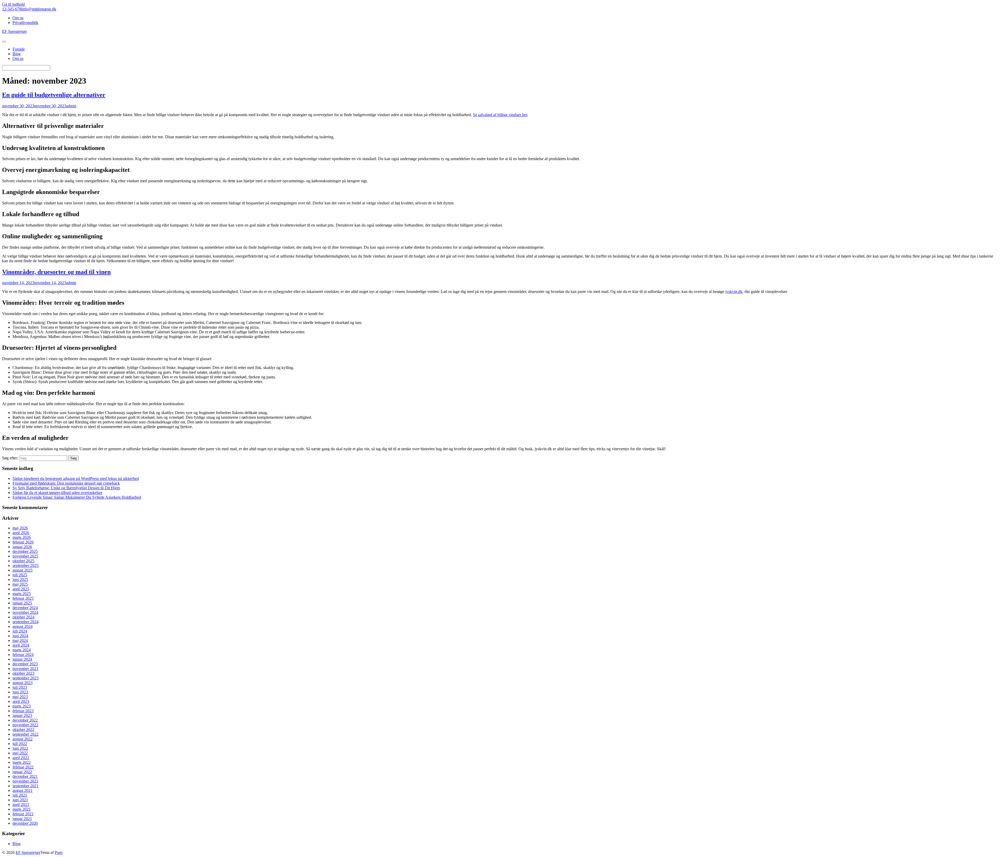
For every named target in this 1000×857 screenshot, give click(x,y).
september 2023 (25, 678)
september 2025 (25, 565)
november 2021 (25, 781)
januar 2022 (22, 772)
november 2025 (25, 556)
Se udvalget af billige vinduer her (500, 114)
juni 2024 (20, 636)
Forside (18, 49)
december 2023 (25, 664)
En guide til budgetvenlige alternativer (53, 94)
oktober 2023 (23, 673)
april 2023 (20, 701)
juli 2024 (19, 631)
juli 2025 (19, 575)
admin (71, 106)
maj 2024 (20, 640)
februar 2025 (23, 598)
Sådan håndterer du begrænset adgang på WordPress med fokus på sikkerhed (75, 478)
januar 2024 (22, 659)
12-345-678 (11, 9)
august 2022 (22, 739)
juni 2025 (20, 579)
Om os (17, 18)
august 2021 (22, 790)
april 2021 (20, 804)
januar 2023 (22, 715)
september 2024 (25, 622)
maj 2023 (20, 697)
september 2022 (25, 734)
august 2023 (22, 682)
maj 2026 (20, 528)
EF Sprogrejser (28, 852)
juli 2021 (19, 795)
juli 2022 (19, 743)
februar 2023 (23, 711)
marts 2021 (21, 809)
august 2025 (22, 570)
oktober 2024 (23, 617)
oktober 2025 (23, 561)
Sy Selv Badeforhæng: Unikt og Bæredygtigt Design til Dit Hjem (66, 488)
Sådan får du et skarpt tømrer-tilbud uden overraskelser (57, 492)
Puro (59, 852)
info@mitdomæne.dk (38, 9)
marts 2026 (21, 537)
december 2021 (25, 776)
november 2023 (25, 668)
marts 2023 (21, 706)
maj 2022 (20, 753)
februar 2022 (23, 767)
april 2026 (20, 532)
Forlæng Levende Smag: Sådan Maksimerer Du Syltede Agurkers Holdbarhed (76, 497)
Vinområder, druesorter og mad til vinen (56, 271)
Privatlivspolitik (25, 22)
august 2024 (22, 626)
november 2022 (25, 725)
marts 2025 (21, 593)
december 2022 (25, 720)
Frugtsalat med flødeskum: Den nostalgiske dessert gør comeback (66, 483)
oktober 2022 (23, 729)
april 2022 (20, 757)
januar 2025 (22, 603)
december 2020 (25, 823)
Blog (16, 54)
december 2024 (25, 607)
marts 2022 (21, 762)
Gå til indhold (13, 4)
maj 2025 (20, 584)
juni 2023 (20, 692)
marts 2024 (21, 650)
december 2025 (25, 551)
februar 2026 (23, 542)
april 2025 (20, 589)
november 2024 (25, 612)
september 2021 (25, 786)
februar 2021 (23, 814)
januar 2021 (22, 818)
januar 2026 (22, 547)
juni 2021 (20, 800)
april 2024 (20, 645)
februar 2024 (23, 654)
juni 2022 (20, 748)
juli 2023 (19, 687)
